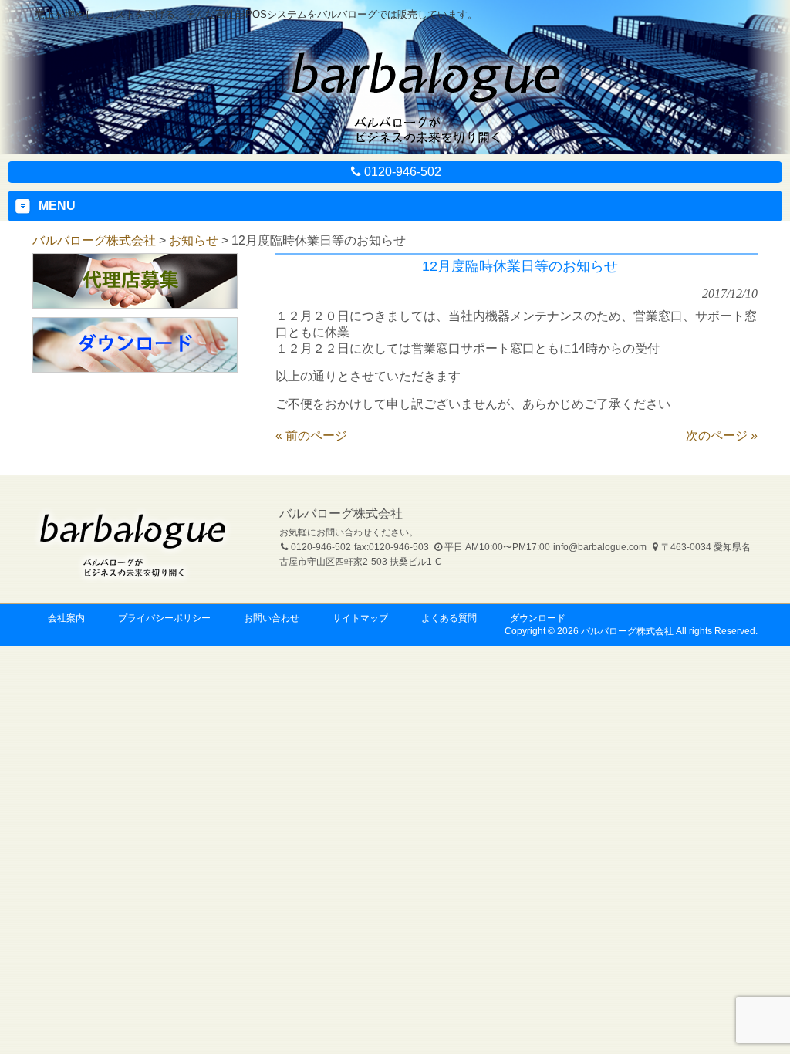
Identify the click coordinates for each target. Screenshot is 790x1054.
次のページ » (722, 435)
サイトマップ (360, 618)
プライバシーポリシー (164, 618)
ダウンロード (537, 618)
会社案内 (66, 618)
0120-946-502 (402, 171)
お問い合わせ (271, 618)
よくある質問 (449, 618)
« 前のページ (311, 435)
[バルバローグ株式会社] (426, 148)
